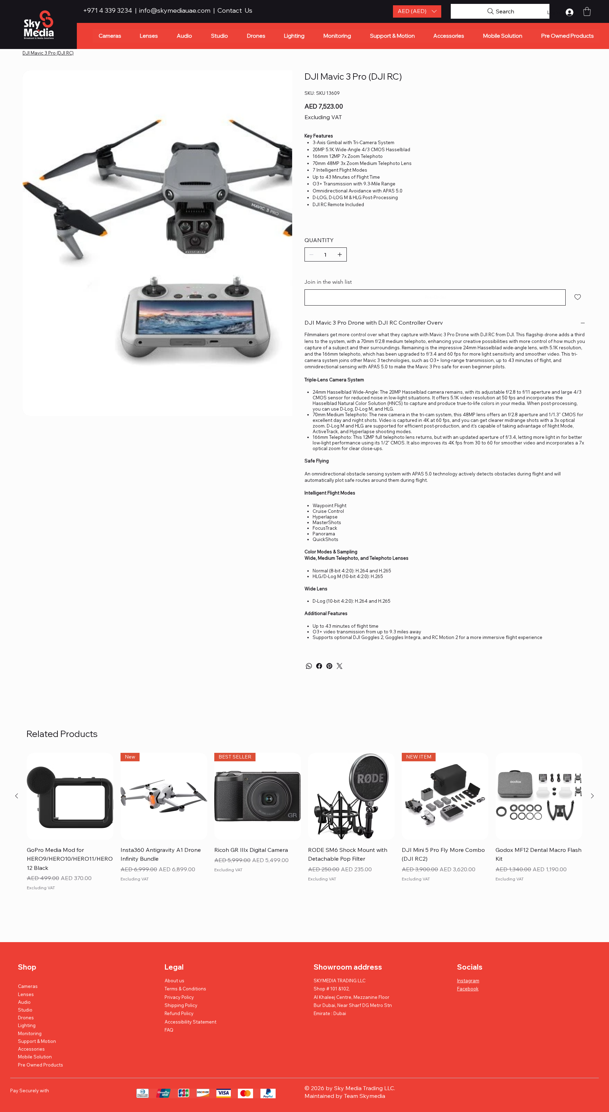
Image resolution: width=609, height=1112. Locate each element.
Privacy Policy (179, 997)
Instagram (468, 980)
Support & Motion (37, 1041)
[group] (304, 827)
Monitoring (30, 1033)
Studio (25, 1010)
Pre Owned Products (40, 1065)
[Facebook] (319, 666)
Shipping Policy (181, 1005)
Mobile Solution (35, 1056)
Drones (26, 1017)
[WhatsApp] (308, 666)
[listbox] (417, 11)
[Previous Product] (16, 796)
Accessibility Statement (190, 1022)
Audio (24, 1002)
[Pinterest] (329, 666)
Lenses (26, 994)
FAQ (169, 1030)
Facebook (468, 988)
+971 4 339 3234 (108, 10)
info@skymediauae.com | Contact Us (195, 10)
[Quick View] (70, 796)
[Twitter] (339, 666)
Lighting (27, 1025)
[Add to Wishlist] (578, 297)
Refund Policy (179, 1013)
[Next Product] (592, 796)
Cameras (28, 986)
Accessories (31, 1049)
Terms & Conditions (185, 988)
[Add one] (340, 254)
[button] (417, 11)
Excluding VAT (41, 887)
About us (174, 980)
